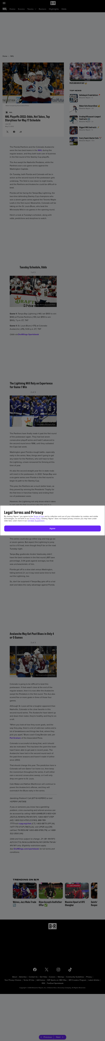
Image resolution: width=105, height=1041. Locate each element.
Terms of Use (39, 516)
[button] (52, 528)
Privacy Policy (35, 518)
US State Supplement (36, 521)
